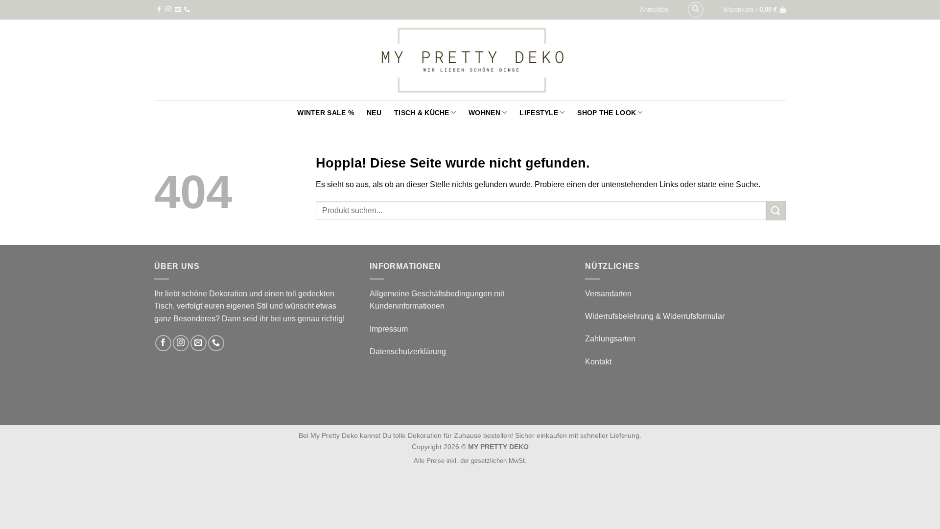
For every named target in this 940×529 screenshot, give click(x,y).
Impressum (389, 329)
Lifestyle (538, 113)
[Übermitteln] (776, 210)
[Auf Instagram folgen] (168, 9)
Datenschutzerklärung (408, 351)
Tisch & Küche (421, 113)
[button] (654, 9)
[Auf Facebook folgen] (159, 9)
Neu (374, 113)
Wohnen (484, 113)
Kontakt (598, 362)
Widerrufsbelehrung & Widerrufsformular (655, 316)
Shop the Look (606, 113)
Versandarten (608, 293)
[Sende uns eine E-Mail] (178, 9)
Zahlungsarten (610, 339)
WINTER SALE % (325, 113)
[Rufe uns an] (187, 9)
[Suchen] (696, 10)
